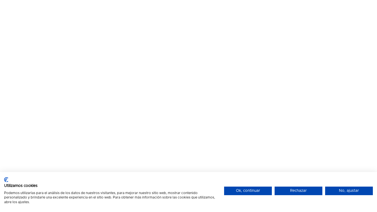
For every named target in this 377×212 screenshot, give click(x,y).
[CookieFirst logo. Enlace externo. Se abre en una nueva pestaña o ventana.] (6, 179)
